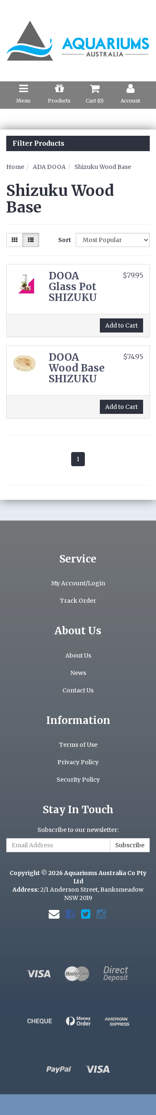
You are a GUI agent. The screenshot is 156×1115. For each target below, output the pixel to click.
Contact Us (78, 690)
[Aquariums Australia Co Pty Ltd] (78, 36)
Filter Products (38, 143)
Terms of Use (78, 744)
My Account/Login (78, 583)
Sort (63, 240)
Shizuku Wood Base (102, 167)
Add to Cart (121, 325)
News (78, 673)
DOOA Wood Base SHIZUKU (77, 368)
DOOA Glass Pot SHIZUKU (73, 286)
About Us (78, 655)
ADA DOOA (49, 167)
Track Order (78, 600)
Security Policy (78, 779)
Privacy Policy (78, 762)
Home (15, 167)
